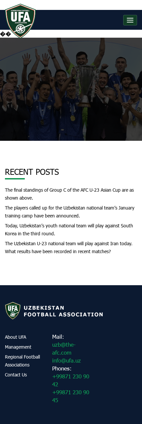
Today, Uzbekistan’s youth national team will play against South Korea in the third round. (69, 229)
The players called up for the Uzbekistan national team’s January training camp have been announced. (69, 211)
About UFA (15, 337)
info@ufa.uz (66, 360)
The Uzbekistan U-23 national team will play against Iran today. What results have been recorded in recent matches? (68, 247)
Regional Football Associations (22, 360)
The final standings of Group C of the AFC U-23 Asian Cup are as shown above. (69, 194)
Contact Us (16, 374)
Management (18, 347)
